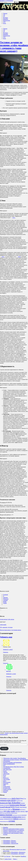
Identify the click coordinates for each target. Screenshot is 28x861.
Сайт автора (11, 619)
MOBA (13, 807)
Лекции (5, 13)
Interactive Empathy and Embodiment (12, 762)
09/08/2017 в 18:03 (11, 674)
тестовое (10, 627)
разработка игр (22, 819)
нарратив (4, 627)
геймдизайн (3, 624)
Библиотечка (6, 20)
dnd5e (14, 798)
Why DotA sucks (7, 769)
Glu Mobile (18, 800)
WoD (21, 809)
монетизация (15, 815)
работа (15, 819)
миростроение (6, 815)
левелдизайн (6, 779)
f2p (25, 798)
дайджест (22, 811)
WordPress (23, 856)
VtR (11, 809)
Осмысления (6, 786)
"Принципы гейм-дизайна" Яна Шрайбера (14, 758)
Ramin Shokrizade (23, 807)
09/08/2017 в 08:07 (8, 649)
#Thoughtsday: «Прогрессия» (10, 843)
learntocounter (15, 805)
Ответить (5, 652)
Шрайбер (5, 19)
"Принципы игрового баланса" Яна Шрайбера (15, 759)
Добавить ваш (6, 637)
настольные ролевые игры (12, 817)
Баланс (5, 771)
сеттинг (11, 821)
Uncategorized (6, 768)
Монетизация (6, 782)
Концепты (6, 778)
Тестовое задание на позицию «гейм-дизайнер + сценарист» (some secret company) (14, 46)
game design (11, 800)
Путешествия (6, 788)
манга (4, 780)
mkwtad (7, 807)
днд (26, 811)
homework (4, 803)
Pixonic (17, 807)
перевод (2, 819)
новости (23, 817)
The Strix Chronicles (3, 809)
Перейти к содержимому (6, 0)
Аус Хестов (7, 856)
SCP (4, 765)
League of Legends (4, 805)
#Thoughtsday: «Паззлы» (9, 840)
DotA (18, 798)
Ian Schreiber (14, 802)
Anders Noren (7, 859)
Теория (5, 792)
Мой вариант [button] (3, 133)
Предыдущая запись (5, 630)
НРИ (4, 785)
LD (4, 16)
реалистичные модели (4, 821)
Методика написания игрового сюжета (13, 829)
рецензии (5, 790)
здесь (13, 217)
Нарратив (5, 783)
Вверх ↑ (15, 859)
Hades (21, 800)
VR (1, 627)
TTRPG (9, 809)
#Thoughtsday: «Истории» (17, 853)
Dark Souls (9, 798)
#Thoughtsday (6, 761)
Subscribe (4, 748)
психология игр (8, 819)
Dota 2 (22, 798)
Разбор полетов (7, 789)
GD (4, 15)
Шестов (8, 671)
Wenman (16, 809)
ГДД (4, 22)
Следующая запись (16, 630)
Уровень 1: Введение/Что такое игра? (13, 831)
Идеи (4, 23)
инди (1, 813)
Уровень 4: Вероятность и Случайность (13, 830)
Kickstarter (23, 803)
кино (4, 776)
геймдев (5, 772)
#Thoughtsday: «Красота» (9, 842)
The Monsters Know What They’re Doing (13, 766)
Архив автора (3, 619)
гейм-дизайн (10, 811)
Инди (4, 775)
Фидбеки (5, 17)
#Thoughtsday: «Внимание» (18, 852)
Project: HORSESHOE (9, 764)
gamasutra (3, 800)
